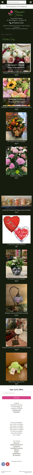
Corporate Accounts (16, 448)
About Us (16, 443)
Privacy (16, 451)
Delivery (16, 450)
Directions (16, 412)
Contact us (16, 446)
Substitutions (16, 453)
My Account (16, 455)
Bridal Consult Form (16, 444)
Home (2, 34)
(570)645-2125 (17, 23)
